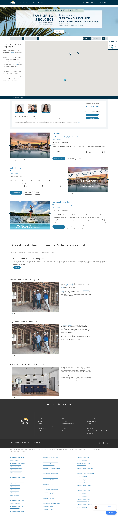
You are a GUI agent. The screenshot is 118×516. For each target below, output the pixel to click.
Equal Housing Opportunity (93, 418)
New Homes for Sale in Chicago (14, 508)
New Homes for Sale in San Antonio (82, 496)
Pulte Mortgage (66, 418)
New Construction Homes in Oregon (83, 463)
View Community (58, 158)
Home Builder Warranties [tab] (47, 252)
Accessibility (90, 428)
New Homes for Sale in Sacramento (15, 472)
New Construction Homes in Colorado (17, 477)
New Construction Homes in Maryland (50, 462)
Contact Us (93, 2)
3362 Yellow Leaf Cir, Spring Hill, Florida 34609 (67, 137)
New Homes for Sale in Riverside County (16, 471)
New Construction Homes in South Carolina (85, 473)
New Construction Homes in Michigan (50, 473)
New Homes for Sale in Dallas (81, 493)
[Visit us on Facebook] (48, 404)
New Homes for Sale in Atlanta (14, 501)
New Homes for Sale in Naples (14, 489)
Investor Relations (66, 426)
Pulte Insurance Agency (68, 423)
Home (11, 6)
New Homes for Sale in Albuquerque (48, 498)
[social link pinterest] (24, 160)
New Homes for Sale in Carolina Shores (49, 504)
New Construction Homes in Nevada (50, 482)
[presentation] (1, 22)
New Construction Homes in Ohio (83, 457)
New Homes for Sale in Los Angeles (15, 466)
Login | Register (85, 2)
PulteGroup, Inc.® (42, 430)
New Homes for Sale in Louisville (48, 458)
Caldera (56, 133)
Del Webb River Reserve (63, 202)
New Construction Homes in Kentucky (50, 457)
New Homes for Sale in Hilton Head (82, 480)
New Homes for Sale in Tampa (14, 495)
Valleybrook (15, 167)
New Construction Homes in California (17, 463)
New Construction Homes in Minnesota (50, 478)
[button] (24, 2)
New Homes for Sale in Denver (14, 478)
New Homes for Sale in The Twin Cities (49, 479)
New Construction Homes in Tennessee (84, 485)
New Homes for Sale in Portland (81, 465)
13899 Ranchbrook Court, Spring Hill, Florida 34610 (68, 205)
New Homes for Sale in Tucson (14, 460)
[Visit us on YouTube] (64, 404)
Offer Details (59, 31)
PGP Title (64, 421)
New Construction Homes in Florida (17, 482)
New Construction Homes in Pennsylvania (85, 468)
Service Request (103, 2)
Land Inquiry (90, 433)
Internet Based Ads (91, 421)
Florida (15, 6)
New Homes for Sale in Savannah (15, 503)
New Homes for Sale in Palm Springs (15, 469)
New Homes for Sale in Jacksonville (15, 486)
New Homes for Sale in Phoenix (14, 458)
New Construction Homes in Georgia (17, 500)
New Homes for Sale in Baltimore (48, 463)
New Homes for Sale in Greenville (82, 479)
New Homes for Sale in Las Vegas (48, 484)
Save (80, 158)
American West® (42, 428)
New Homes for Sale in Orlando (14, 491)
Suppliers (89, 423)
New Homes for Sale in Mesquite (48, 485)
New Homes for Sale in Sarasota (15, 494)
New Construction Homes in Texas (83, 490)
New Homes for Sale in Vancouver (82, 507)
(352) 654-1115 (56, 207)
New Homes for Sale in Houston (81, 494)
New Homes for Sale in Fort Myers (15, 485)
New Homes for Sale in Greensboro (48, 507)
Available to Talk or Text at (92, 103)
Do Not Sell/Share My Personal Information (97, 430)
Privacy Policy (56, 442)
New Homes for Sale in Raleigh (48, 509)
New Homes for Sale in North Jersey (48, 492)
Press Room (89, 426)
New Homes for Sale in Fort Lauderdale (16, 483)
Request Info (71, 158)
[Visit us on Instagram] (70, 404)
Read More (17, 267)
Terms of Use (46, 442)
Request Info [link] (92, 118)
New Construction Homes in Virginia (83, 499)
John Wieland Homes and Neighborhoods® (48, 426)
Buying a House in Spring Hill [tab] (18, 252)
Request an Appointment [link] (92, 114)
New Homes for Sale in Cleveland (82, 458)
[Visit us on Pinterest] (59, 404)
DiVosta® (40, 423)
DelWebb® (40, 421)
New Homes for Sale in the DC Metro (48, 465)
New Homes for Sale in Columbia (82, 476)
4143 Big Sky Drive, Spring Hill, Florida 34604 (24, 171)
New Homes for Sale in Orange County (16, 468)
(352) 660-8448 (14, 173)
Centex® (40, 418)
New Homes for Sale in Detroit (47, 474)
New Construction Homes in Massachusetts (51, 468)
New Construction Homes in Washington (84, 504)
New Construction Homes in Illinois (16, 506)
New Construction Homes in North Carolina (51, 503)
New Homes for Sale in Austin (81, 491)
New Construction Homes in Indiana (17, 511)
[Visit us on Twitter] (53, 404)
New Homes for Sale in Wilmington (48, 510)
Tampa (19, 6)
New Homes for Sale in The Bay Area (15, 465)
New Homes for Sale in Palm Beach (15, 492)
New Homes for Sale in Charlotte (48, 506)
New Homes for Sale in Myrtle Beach (82, 482)
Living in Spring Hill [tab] (33, 252)
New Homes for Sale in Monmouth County (49, 490)
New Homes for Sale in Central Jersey (49, 493)
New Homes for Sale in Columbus (82, 460)
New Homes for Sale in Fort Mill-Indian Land (83, 477)
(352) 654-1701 (56, 139)
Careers (64, 428)
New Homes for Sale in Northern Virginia (83, 501)
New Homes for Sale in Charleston (82, 474)
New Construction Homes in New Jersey (50, 489)
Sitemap (64, 430)
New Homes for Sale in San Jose (15, 474)
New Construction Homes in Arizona (17, 457)
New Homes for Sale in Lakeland (15, 488)
